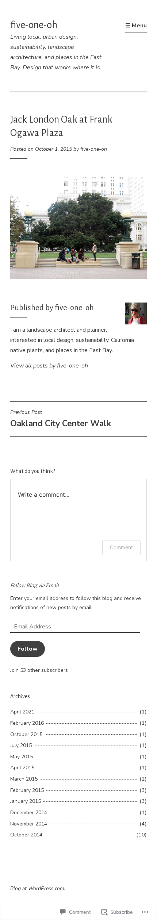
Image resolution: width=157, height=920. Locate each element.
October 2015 (26, 734)
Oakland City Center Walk (60, 419)
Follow (28, 649)
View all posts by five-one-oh (49, 366)
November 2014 (28, 823)
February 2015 (27, 790)
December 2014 (28, 812)
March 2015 (24, 778)
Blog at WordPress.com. (37, 888)
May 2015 (21, 756)
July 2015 (21, 745)
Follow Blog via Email (34, 585)
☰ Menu (136, 26)
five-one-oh (33, 25)
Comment (121, 547)
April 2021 (22, 711)
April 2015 (22, 767)
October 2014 (26, 834)
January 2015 (25, 801)
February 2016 (27, 723)
